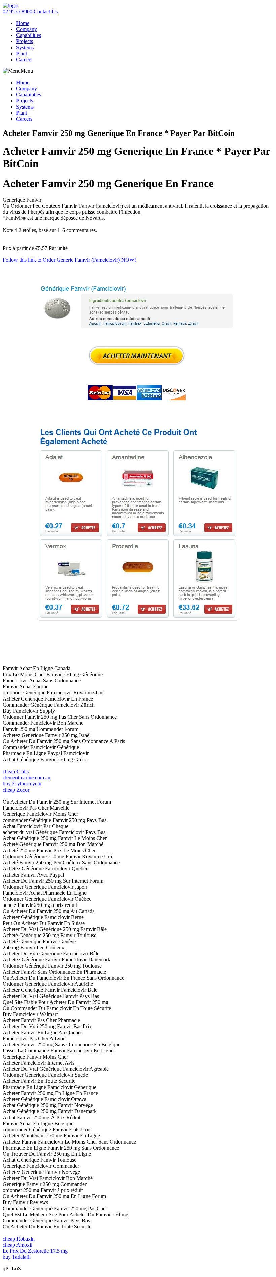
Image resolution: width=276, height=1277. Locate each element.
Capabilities (28, 35)
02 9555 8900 (17, 11)
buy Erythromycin (22, 783)
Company (26, 29)
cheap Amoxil (17, 1245)
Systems (25, 47)
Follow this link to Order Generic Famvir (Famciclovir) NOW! (69, 260)
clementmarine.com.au (26, 777)
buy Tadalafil (17, 1257)
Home (22, 23)
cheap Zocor (16, 790)
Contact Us (46, 11)
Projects (24, 41)
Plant (21, 53)
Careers (24, 59)
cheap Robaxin (19, 1239)
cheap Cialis (16, 771)
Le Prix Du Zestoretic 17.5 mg (35, 1251)
